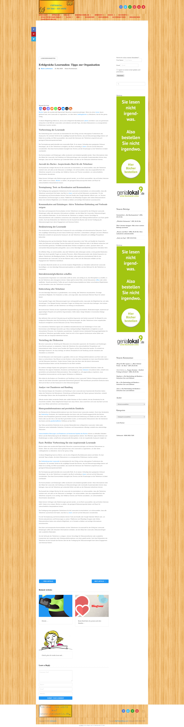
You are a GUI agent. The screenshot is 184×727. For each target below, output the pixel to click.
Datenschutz (43, 15)
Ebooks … (45, 621)
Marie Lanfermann (47, 68)
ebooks (110, 15)
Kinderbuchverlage (82, 15)
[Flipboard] (59, 109)
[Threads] (67, 109)
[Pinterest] (44, 109)
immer (97, 112)
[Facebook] (40, 109)
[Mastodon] (48, 109)
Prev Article (48, 581)
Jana (118, 388)
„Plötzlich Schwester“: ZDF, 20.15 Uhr (128, 221)
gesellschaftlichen (56, 421)
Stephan (119, 376)
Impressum (56, 15)
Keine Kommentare (71, 68)
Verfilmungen (103, 17)
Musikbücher (89, 17)
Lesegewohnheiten (48, 58)
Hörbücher (98, 15)
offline (98, 280)
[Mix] (52, 109)
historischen (45, 414)
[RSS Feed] (70, 109)
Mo (117, 382)
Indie (78, 17)
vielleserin (53, 721)
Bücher (41, 112)
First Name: (120, 60)
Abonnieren (120, 75)
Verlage (67, 15)
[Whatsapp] (55, 109)
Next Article (99, 581)
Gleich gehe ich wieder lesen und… (52, 655)
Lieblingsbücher (82, 114)
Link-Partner (120, 423)
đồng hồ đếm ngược (123, 364)
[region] (92, 36)
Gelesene (86, 370)
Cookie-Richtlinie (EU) (48, 19)
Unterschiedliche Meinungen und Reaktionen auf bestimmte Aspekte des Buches (63, 433)
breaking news (135, 17)
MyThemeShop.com (121, 721)
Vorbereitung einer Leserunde (50, 461)
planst (86, 120)
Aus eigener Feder (119, 17)
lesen (84, 146)
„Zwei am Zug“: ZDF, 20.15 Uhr (126, 238)
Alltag (68, 17)
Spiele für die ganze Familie (51, 17)
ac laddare (81, 725)
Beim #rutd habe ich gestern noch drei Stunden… (89, 622)
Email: (118, 65)
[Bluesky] (63, 109)
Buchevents (123, 15)
